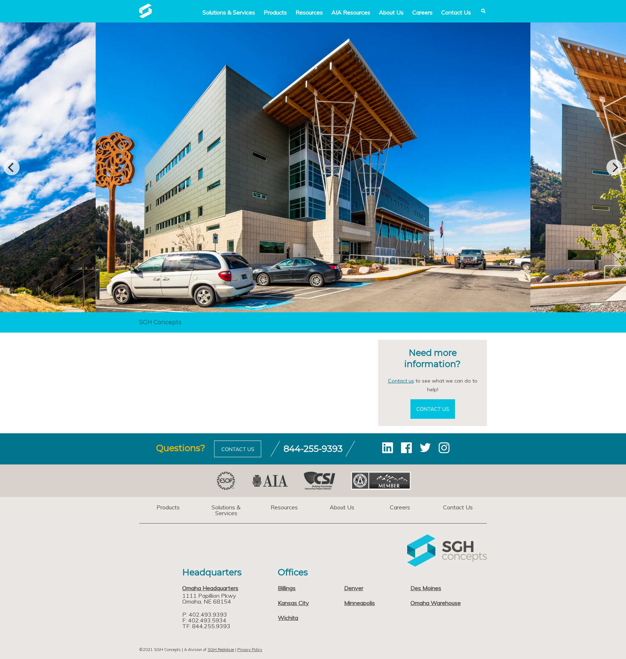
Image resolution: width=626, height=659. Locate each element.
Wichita (288, 617)
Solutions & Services (226, 510)
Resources (309, 12)
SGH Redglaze (221, 649)
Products (275, 12)
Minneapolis (359, 602)
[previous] (12, 167)
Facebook (406, 448)
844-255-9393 (313, 448)
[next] (614, 167)
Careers (422, 12)
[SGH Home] (145, 16)
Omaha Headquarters (210, 588)
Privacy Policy (249, 649)
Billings (287, 588)
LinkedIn (387, 448)
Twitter (425, 448)
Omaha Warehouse (435, 602)
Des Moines (425, 588)
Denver (353, 588)
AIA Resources (350, 12)
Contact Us (456, 12)
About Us (391, 12)
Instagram (444, 448)
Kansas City (293, 602)
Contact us (401, 381)
